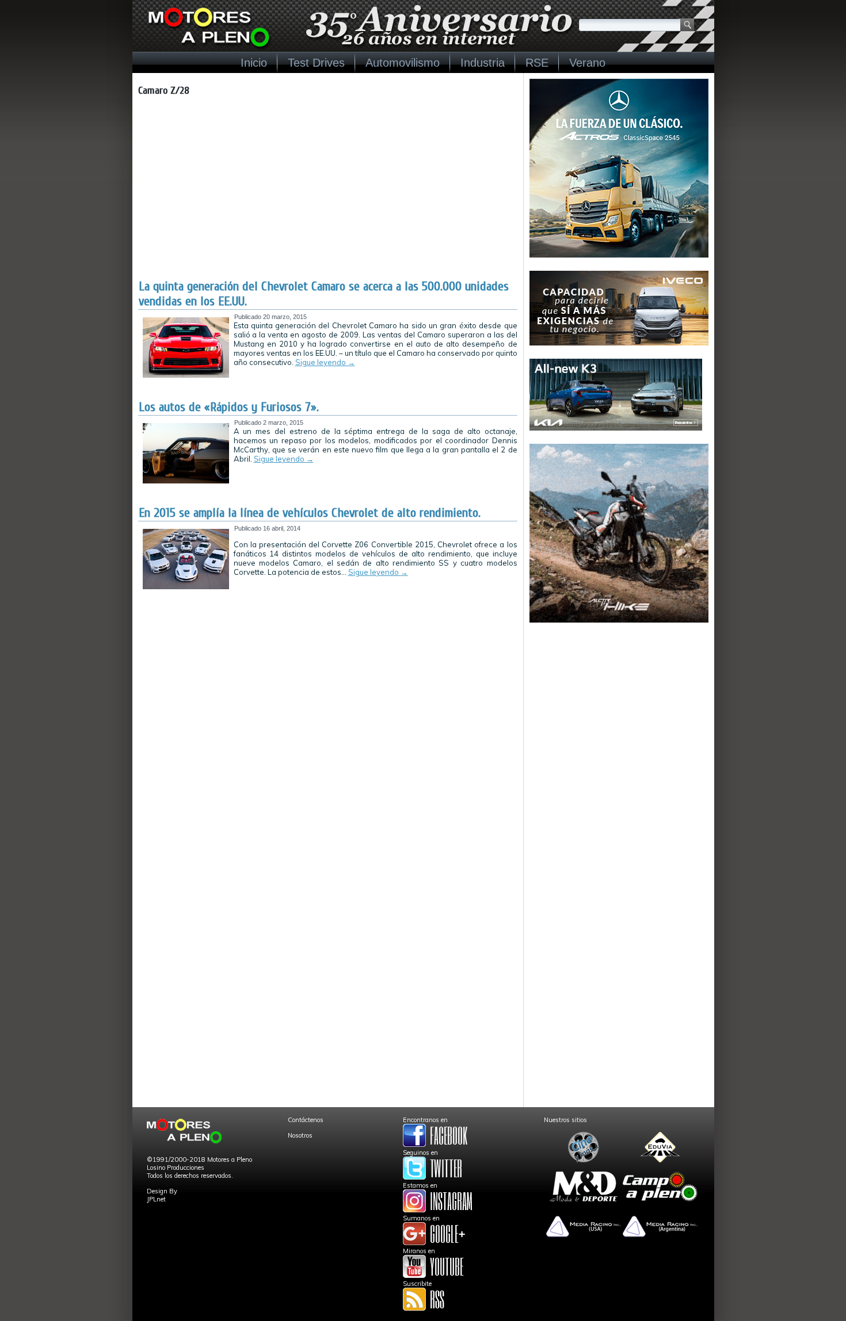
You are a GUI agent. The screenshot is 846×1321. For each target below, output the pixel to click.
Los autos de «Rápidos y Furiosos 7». (229, 407)
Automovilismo (402, 62)
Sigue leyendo (325, 362)
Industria (482, 62)
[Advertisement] (328, 192)
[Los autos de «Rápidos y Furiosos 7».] (186, 481)
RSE (536, 62)
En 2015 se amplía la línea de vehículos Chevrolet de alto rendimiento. (310, 512)
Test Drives (316, 62)
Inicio (254, 62)
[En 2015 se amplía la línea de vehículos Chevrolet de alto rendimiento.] (186, 587)
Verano (587, 62)
